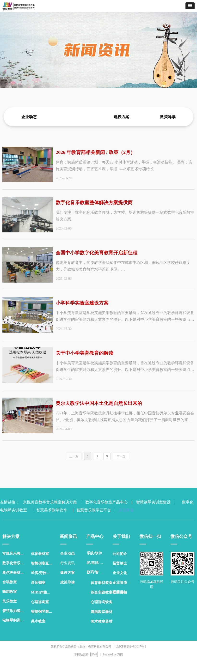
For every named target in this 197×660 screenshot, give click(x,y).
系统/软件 (94, 553)
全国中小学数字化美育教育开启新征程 (96, 252)
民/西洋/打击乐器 (97, 563)
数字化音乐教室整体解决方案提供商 (94, 202)
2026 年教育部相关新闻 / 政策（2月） (95, 152)
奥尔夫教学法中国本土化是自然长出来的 (99, 403)
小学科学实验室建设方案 (82, 302)
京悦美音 (125, 510)
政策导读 (168, 117)
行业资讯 (75, 117)
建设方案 (121, 117)
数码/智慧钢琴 (97, 572)
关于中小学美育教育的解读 (84, 353)
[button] (190, 5)
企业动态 (29, 117)
